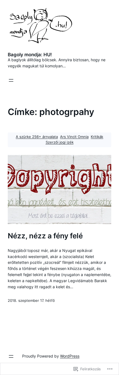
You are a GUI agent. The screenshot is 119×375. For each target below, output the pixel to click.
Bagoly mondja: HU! (30, 54)
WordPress (69, 356)
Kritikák (97, 137)
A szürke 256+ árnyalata (37, 137)
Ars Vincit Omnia (74, 137)
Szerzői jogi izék (60, 142)
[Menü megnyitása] (11, 80)
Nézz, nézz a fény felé (45, 236)
